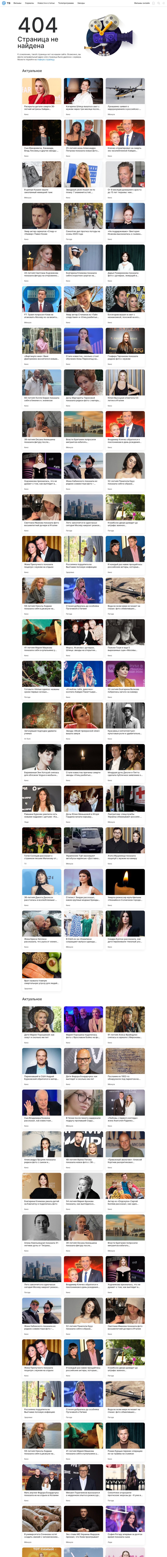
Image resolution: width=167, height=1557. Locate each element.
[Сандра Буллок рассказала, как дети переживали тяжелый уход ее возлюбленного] (125, 930)
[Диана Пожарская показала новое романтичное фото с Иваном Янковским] (125, 1055)
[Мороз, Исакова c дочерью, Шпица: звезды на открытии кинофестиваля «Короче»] (83, 638)
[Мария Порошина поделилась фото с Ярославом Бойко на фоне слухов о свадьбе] (83, 1234)
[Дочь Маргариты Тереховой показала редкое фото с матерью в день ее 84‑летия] (83, 388)
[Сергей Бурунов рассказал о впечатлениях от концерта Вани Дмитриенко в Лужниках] (125, 1096)
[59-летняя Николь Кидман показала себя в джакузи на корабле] (41, 597)
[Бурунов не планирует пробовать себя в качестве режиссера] (41, 1138)
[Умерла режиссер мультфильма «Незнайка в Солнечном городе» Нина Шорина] (125, 888)
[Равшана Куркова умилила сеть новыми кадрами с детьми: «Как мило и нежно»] (41, 805)
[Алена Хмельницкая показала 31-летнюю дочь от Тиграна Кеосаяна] (41, 1442)
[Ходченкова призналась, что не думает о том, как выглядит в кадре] (41, 472)
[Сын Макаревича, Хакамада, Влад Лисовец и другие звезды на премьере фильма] (41, 139)
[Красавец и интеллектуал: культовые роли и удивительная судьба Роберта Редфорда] (125, 721)
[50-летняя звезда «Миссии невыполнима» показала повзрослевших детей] (83, 971)
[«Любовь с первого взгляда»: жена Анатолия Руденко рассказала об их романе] (125, 1317)
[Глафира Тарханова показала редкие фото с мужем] (125, 347)
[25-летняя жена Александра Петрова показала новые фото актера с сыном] (83, 139)
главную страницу (45, 59)
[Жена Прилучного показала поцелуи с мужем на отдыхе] (41, 555)
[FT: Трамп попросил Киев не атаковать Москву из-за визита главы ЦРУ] (41, 305)
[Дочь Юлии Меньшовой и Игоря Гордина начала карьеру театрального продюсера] (83, 805)
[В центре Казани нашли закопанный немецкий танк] (41, 180)
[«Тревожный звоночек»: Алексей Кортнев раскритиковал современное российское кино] (125, 1358)
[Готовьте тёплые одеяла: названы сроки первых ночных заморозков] (41, 680)
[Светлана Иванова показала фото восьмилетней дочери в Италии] (41, 513)
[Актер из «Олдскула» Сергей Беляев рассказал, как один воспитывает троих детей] (125, 1400)
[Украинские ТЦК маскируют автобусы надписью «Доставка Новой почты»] (83, 846)
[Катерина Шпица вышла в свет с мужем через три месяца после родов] (83, 97)
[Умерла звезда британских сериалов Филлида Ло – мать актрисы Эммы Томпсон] (41, 1179)
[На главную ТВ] (8, 3)
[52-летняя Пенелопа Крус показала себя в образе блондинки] (125, 472)
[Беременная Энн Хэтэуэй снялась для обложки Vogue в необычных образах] (41, 763)
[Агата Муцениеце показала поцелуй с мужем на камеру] (125, 846)
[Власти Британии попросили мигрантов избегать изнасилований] (83, 430)
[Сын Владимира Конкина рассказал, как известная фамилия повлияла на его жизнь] (41, 1317)
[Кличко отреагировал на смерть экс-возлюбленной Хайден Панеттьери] (125, 139)
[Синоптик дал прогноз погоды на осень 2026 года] (83, 222)
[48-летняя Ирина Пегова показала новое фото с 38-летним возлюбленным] (83, 1358)
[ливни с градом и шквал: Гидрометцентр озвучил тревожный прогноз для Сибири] (83, 1013)
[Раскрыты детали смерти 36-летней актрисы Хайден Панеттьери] (41, 97)
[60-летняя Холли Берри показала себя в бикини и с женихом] (41, 388)
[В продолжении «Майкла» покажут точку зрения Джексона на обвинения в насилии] (83, 1179)
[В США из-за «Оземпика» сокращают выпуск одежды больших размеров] (83, 930)
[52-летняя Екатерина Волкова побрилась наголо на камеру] (125, 680)
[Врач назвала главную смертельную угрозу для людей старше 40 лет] (41, 971)
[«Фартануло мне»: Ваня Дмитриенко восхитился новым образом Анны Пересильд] (41, 347)
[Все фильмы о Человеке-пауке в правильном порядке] (125, 1138)
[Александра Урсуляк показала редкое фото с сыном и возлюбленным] (41, 1358)
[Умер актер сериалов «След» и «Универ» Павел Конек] (41, 222)
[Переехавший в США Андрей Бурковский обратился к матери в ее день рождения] (41, 1275)
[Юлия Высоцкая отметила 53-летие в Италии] (125, 388)
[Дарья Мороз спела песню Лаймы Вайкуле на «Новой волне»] (41, 1096)
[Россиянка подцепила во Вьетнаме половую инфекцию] (83, 555)
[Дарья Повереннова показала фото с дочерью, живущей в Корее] (125, 264)
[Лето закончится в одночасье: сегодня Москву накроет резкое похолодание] (83, 513)
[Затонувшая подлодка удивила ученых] (41, 721)
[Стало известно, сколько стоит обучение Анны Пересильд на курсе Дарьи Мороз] (83, 347)
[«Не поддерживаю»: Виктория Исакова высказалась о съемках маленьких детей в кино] (125, 222)
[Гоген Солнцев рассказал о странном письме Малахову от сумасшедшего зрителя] (41, 846)
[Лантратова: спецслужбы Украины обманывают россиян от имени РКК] (125, 805)
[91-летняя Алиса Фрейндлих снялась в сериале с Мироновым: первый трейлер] (125, 1234)
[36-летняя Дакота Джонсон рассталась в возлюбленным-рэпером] (41, 888)
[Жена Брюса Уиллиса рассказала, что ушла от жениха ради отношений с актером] (41, 930)
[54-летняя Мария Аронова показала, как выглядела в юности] (83, 1400)
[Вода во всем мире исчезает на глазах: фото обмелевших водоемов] (125, 597)
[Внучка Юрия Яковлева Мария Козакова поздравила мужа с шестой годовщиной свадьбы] (83, 1055)
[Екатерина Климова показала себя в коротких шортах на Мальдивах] (83, 264)
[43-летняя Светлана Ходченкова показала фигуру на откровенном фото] (41, 264)
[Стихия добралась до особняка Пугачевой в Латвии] (83, 597)
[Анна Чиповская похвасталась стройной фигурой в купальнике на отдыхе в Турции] (125, 971)
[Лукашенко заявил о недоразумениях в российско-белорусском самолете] (125, 97)
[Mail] (4, 3)
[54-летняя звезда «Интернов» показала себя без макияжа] (41, 1055)
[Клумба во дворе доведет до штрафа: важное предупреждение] (125, 513)
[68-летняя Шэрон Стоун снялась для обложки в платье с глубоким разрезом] (125, 1013)
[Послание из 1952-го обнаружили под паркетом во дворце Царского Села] (125, 1275)
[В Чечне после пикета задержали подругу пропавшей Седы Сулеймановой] (83, 1317)
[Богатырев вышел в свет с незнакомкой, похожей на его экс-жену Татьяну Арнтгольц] (125, 305)
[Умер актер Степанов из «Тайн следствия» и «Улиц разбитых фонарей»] (83, 305)
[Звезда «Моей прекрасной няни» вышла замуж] (83, 721)
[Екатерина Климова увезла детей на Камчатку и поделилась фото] (41, 1400)
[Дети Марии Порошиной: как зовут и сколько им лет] (41, 1234)
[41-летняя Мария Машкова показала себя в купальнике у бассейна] (41, 638)
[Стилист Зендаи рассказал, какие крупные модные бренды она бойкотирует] (83, 888)
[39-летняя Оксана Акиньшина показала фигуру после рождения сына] (41, 430)
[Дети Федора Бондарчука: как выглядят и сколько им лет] (83, 1275)
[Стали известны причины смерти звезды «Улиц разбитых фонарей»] (83, 763)
